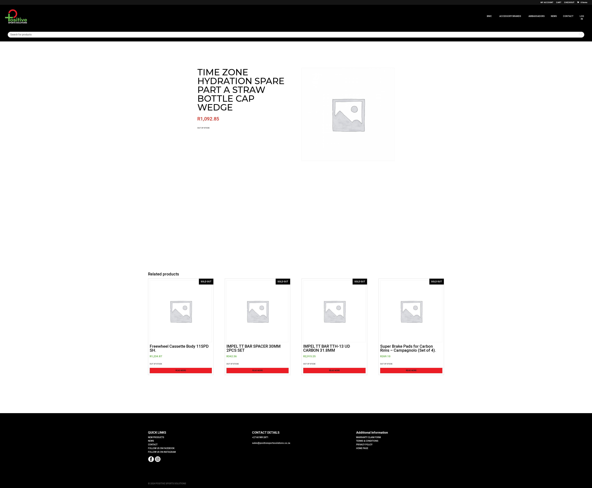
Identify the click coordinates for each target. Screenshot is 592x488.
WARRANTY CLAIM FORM (368, 437)
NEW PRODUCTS (156, 437)
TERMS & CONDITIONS (367, 441)
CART (558, 3)
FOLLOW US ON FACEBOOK (161, 448)
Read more (180, 370)
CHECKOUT (569, 3)
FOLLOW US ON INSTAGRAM (162, 452)
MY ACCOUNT (547, 3)
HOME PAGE (362, 448)
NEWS (151, 441)
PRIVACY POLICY (364, 444)
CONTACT (153, 444)
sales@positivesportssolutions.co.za (271, 443)
